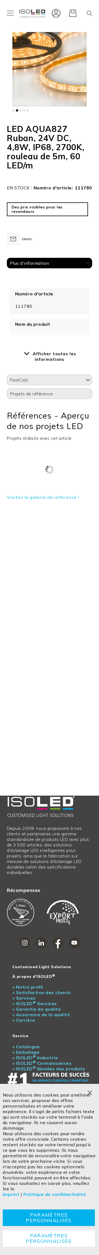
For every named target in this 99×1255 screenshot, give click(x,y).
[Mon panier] (72, 13)
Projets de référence (31, 393)
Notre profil (27, 987)
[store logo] (33, 13)
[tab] (49, 263)
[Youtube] (74, 942)
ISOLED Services (34, 1003)
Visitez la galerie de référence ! (43, 497)
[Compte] (54, 12)
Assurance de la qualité (41, 1014)
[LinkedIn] (41, 942)
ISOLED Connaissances (42, 1063)
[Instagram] (24, 942)
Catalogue (26, 1046)
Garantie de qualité (36, 1009)
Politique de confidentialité (54, 1194)
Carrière (23, 1020)
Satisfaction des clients (41, 992)
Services (24, 998)
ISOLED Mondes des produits (48, 1068)
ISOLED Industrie (35, 1057)
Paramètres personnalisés (49, 1218)
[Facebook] (57, 942)
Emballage (25, 1052)
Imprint (11, 1194)
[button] (13, 110)
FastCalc (19, 380)
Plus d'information (29, 263)
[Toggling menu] (10, 13)
